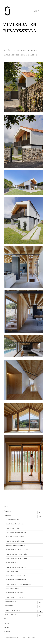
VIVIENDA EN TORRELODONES (16, 597)
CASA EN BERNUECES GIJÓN (15, 576)
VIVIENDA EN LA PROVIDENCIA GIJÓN (18, 584)
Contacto (7, 632)
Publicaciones (8, 619)
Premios (6, 623)
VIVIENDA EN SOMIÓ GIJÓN (15, 541)
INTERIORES (9, 606)
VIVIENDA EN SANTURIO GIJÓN (16, 580)
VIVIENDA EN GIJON (12, 563)
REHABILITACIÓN (10, 614)
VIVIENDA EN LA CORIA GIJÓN (16, 567)
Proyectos (7, 511)
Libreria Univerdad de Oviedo (15, 524)
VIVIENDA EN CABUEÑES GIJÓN (16, 554)
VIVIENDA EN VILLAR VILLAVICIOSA (17, 550)
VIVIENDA (8, 515)
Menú (37, 11)
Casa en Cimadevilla (12, 519)
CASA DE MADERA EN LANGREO (16, 532)
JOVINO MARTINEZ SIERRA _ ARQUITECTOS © (19, 637)
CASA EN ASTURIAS (12, 589)
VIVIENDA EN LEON (12, 571)
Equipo (6, 507)
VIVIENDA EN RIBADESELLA (15, 545)
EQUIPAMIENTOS (10, 601)
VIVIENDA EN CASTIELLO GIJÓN (16, 558)
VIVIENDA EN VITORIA (13, 528)
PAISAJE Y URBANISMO (12, 610)
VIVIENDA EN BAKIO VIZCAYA (15, 593)
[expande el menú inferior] (40, 512)
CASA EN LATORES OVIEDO (15, 537)
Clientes (6, 627)
